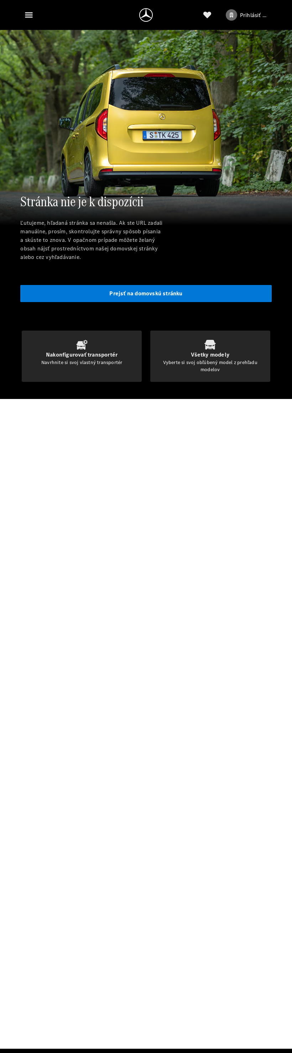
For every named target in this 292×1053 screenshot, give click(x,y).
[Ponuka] (28, 15)
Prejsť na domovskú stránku (145, 293)
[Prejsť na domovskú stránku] (146, 15)
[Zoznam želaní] (207, 15)
